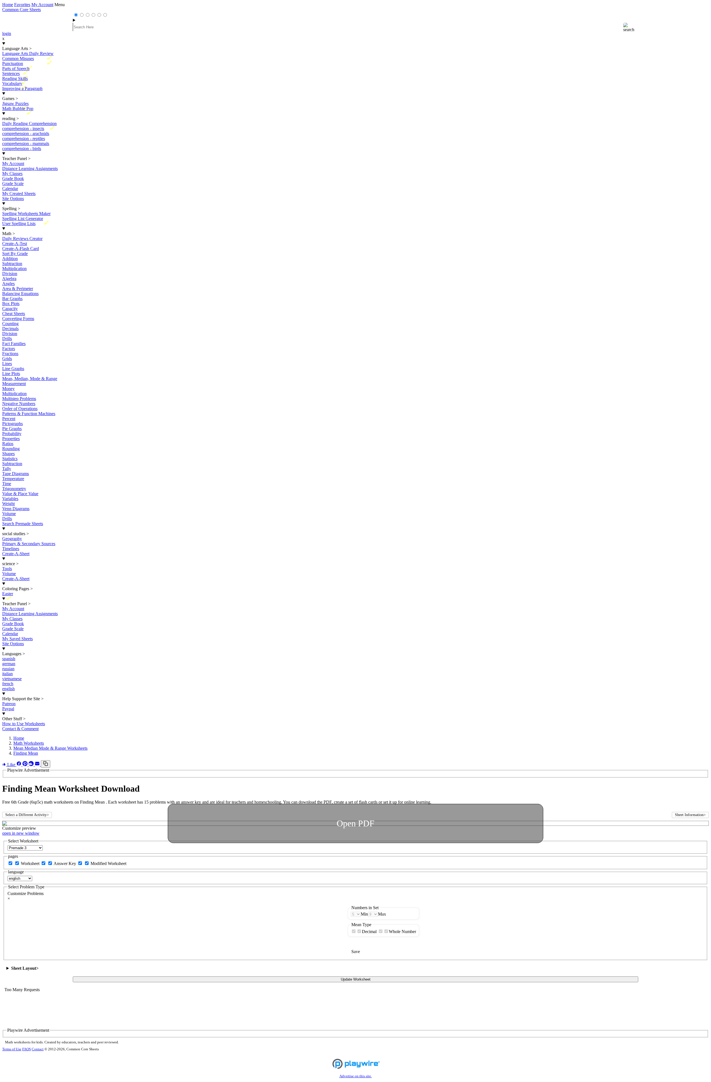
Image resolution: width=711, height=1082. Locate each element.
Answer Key (65, 863)
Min (364, 914)
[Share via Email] (38, 764)
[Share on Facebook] (19, 764)
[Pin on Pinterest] (25, 764)
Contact (38, 1049)
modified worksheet (108, 863)
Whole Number (402, 931)
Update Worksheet (355, 979)
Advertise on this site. (355, 1076)
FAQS (26, 1049)
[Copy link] (45, 764)
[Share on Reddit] (32, 764)
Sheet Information (690, 815)
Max (382, 914)
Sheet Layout (25, 968)
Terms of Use (11, 1049)
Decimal (369, 931)
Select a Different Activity (27, 815)
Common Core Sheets (21, 9)
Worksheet (31, 863)
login (6, 33)
